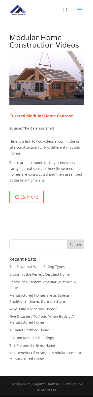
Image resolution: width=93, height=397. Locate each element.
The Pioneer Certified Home (32, 345)
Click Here (26, 196)
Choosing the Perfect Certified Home (39, 274)
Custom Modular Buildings (31, 337)
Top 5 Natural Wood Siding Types (37, 266)
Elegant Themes (45, 384)
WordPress (46, 390)
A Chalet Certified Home (29, 330)
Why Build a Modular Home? (33, 309)
